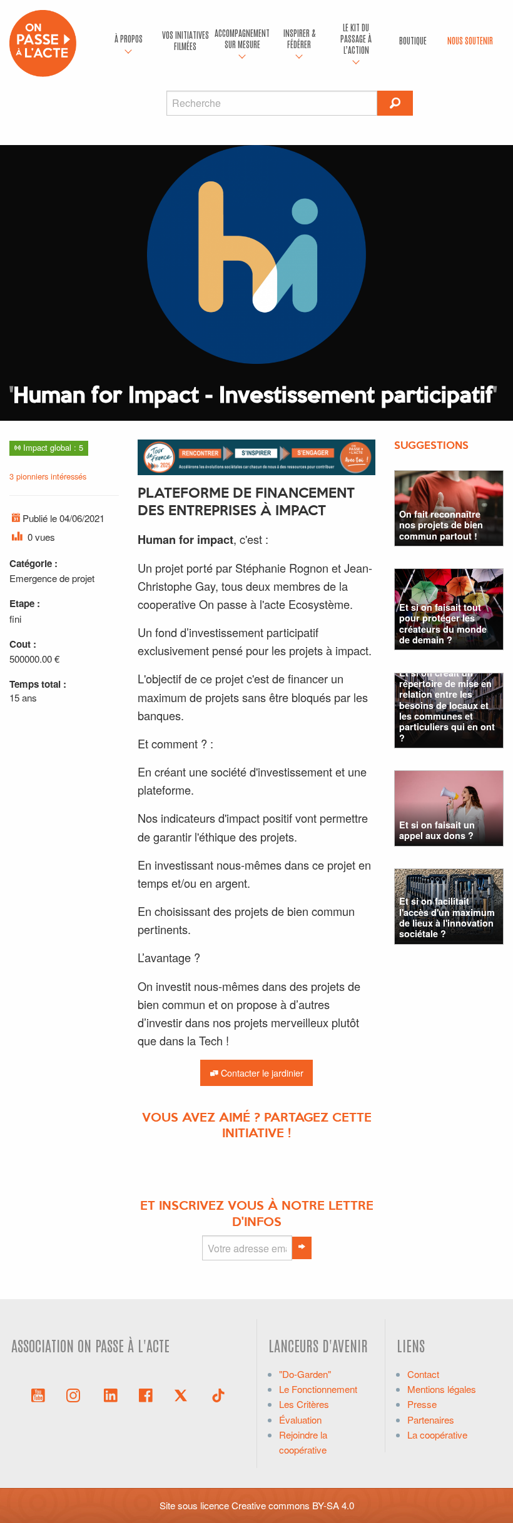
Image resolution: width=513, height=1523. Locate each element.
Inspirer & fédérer (299, 38)
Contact (423, 1373)
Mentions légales (441, 1388)
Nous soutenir (470, 40)
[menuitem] (128, 40)
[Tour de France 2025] (256, 455)
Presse (422, 1403)
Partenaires (430, 1419)
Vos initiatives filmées (185, 40)
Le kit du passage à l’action (356, 38)
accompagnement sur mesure (242, 38)
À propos (128, 38)
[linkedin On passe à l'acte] (110, 1394)
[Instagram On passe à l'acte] (75, 1394)
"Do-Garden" (305, 1373)
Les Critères (304, 1403)
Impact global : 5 (52, 447)
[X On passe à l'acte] (183, 1394)
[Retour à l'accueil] (42, 41)
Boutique (413, 40)
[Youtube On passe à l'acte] (38, 1394)
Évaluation (300, 1419)
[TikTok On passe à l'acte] (218, 1394)
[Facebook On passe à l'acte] (146, 1394)
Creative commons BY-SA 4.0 (292, 1505)
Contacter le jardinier (260, 1072)
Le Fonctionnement (318, 1388)
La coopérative (437, 1434)
